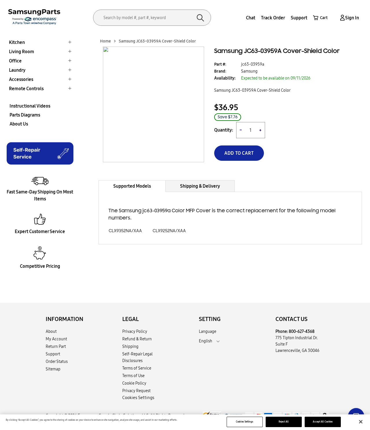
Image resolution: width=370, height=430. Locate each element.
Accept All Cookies (322, 421)
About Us (19, 124)
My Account (56, 339)
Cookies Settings (244, 421)
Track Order (273, 17)
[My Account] (341, 17)
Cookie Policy (134, 383)
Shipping (130, 346)
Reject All (284, 421)
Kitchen (17, 42)
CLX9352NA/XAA (125, 230)
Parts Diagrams (25, 115)
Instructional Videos (30, 106)
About (51, 331)
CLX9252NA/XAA (169, 230)
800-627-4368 (301, 331)
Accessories (21, 79)
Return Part (56, 346)
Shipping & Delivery (200, 186)
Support (299, 17)
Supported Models (132, 186)
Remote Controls (26, 88)
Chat (250, 17)
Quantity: (223, 130)
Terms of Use (133, 376)
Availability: (225, 78)
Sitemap (53, 369)
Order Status (57, 361)
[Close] (360, 422)
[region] (185, 422)
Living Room (21, 51)
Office (15, 61)
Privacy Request (136, 391)
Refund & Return (137, 339)
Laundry (17, 70)
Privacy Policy (134, 331)
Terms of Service (136, 368)
